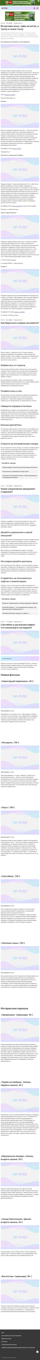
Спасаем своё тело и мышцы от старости (15, 613)
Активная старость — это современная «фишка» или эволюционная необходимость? (19, 608)
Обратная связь (6, 1338)
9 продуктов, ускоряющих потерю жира (15, 471)
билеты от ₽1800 (10, 94)
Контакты (4, 1341)
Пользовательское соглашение (11, 1335)
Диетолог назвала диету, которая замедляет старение (20, 603)
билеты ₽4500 (16, 206)
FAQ (2, 1332)
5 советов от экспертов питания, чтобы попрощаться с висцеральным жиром (19, 476)
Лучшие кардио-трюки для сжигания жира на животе (19, 467)
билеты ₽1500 (16, 148)
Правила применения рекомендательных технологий (18, 1347)
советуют (33, 525)
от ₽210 (13, 260)
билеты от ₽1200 (19, 312)
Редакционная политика (9, 1344)
